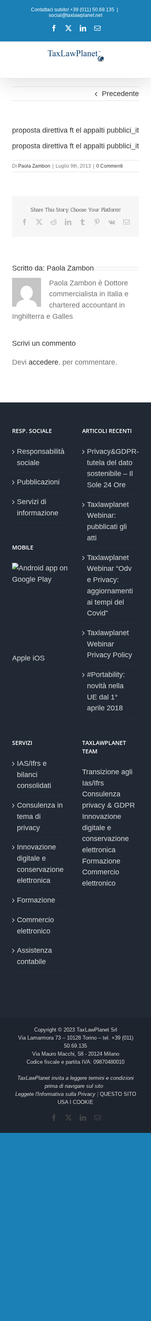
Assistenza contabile (34, 956)
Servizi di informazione (37, 507)
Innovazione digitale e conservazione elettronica (40, 863)
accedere (43, 362)
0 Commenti (109, 166)
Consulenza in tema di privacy (40, 816)
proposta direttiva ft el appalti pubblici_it (75, 146)
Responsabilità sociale (40, 457)
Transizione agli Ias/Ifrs (107, 777)
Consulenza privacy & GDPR (108, 799)
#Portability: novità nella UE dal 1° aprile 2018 (106, 691)
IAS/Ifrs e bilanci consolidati (34, 774)
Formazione (36, 900)
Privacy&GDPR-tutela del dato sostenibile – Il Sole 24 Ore (111, 468)
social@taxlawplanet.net (75, 15)
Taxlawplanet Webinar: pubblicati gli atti (108, 521)
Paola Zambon (34, 166)
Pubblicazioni (38, 482)
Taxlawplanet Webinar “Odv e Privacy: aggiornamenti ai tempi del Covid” (110, 585)
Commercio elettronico (35, 925)
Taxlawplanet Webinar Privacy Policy (109, 644)
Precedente (120, 94)
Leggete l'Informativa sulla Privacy (55, 1094)
